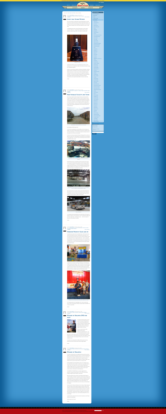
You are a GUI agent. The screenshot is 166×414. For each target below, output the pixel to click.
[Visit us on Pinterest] (103, 2)
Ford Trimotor (95, 54)
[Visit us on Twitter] (99, 2)
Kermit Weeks (72, 15)
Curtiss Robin (95, 39)
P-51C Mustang (96, 92)
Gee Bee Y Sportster (96, 63)
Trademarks (92, 5)
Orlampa (80, 312)
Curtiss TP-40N (96, 40)
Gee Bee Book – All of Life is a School (98, 58)
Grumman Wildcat (96, 67)
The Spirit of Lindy (96, 117)
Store (78, 410)
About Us (68, 5)
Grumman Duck (96, 64)
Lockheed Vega (96, 74)
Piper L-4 (95, 93)
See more (94, 129)
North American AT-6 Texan (97, 85)
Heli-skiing (95, 70)
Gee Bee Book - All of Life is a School (83, 227)
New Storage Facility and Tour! (78, 95)
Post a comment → (87, 92)
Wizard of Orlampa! (74, 352)
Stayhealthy (95, 110)
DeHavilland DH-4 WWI (97, 44)
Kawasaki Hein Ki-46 (96, 71)
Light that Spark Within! (76, 19)
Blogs (73, 410)
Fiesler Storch (95, 51)
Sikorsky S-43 (95, 103)
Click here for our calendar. (100, 0)
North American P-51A (96, 86)
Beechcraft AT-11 (71, 90)
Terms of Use (84, 410)
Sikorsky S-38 (95, 100)
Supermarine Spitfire (96, 114)
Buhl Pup (95, 33)
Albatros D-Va (95, 21)
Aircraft (75, 7)
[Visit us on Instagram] (102, 2)
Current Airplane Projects (97, 36)
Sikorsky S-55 (95, 104)
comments (68, 92)
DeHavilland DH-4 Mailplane (97, 43)
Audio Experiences (72, 227)
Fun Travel (76, 227)
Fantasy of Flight (82, 5)
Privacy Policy (81, 410)
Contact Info (74, 5)
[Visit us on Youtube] (101, 2)
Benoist (95, 28)
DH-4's (94, 47)
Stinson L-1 (95, 111)
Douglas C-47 (76, 90)
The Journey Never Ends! (97, 115)
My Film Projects (96, 78)
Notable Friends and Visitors (97, 89)
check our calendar (79, 0)
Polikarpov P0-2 (96, 96)
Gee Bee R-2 (95, 60)
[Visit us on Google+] (100, 2)
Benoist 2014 (95, 15)
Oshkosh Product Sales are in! (77, 232)
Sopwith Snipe (95, 107)
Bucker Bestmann (96, 32)
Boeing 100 (95, 29)
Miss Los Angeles (96, 75)
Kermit (83, 7)
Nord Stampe (95, 82)
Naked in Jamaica (96, 81)
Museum (90, 7)
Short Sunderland (96, 99)
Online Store (98, 5)
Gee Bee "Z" (95, 57)
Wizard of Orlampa (73, 228)
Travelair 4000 (95, 118)
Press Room (75, 410)
